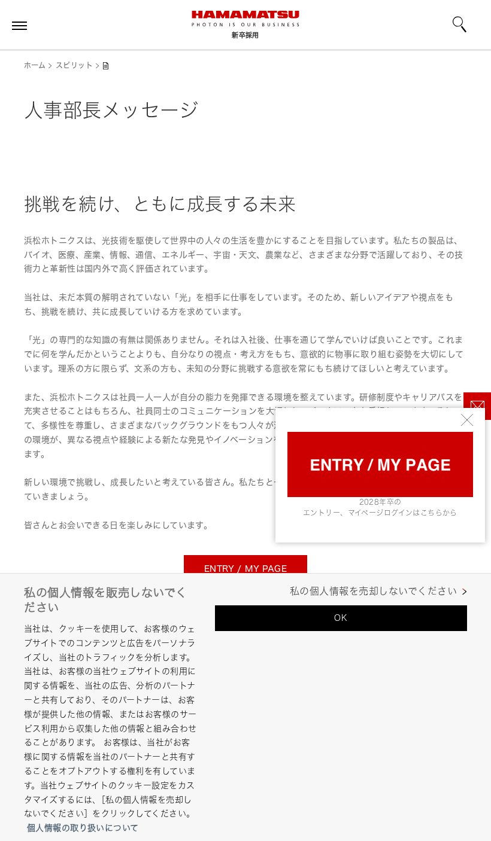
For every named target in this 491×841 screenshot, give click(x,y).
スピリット (74, 65)
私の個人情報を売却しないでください (373, 591)
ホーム (35, 65)
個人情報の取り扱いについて (82, 827)
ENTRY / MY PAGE (245, 568)
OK (340, 618)
